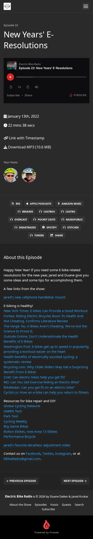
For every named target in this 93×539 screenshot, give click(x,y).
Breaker (27, 211)
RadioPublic (74, 219)
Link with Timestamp (26, 137)
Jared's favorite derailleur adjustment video (37, 445)
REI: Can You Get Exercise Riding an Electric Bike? (41, 382)
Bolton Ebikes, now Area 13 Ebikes (30, 431)
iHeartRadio (27, 227)
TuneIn (39, 235)
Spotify (51, 227)
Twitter (47, 453)
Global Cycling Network (22, 406)
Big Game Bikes (16, 426)
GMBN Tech (13, 411)
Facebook (33, 453)
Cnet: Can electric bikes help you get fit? (34, 377)
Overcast (20, 219)
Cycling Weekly (15, 421)
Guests (66, 505)
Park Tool (11, 416)
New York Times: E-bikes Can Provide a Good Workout (46, 310)
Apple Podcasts (40, 203)
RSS (18, 203)
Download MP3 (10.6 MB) (29, 147)
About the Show (20, 505)
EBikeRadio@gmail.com (22, 458)
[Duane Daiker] (29, 176)
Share (59, 235)
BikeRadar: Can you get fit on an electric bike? (39, 387)
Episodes (41, 505)
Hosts (54, 505)
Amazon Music (71, 203)
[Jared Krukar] (11, 176)
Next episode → (75, 481)
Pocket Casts (46, 219)
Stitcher (73, 227)
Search (79, 505)
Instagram (63, 453)
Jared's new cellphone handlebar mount (34, 297)
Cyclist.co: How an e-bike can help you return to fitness (46, 392)
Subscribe (48, 509)
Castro (70, 211)
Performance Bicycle (19, 436)
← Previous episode (21, 481)
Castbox (49, 211)
